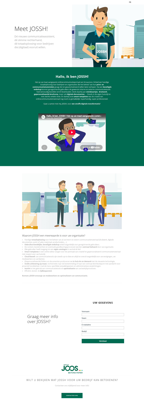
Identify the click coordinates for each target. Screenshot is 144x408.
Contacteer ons (72, 395)
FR (130, 2)
